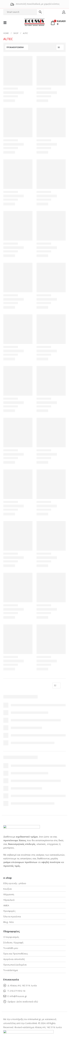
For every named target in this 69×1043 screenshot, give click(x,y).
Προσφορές (9, 910)
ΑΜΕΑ (6, 905)
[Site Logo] (34, 23)
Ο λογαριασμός (11, 936)
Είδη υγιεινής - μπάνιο (14, 883)
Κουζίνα (7, 888)
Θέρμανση (8, 894)
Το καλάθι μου (10, 948)
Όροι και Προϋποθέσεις (15, 953)
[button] (6, 23)
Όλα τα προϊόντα (12, 916)
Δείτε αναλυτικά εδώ (27, 1001)
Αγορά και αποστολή (14, 959)
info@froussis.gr (18, 996)
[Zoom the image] (21, 827)
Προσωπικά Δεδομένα (14, 964)
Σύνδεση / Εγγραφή (13, 942)
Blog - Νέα (8, 922)
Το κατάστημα (10, 970)
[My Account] (64, 12)
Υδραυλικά (8, 899)
